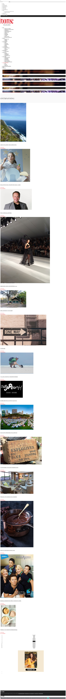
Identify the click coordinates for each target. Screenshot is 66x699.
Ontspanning (5, 9)
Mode (3, 4)
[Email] (3, 691)
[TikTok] (0, 691)
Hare (5, 42)
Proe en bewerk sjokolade (7, 550)
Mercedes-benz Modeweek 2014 (8, 286)
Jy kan (6, 35)
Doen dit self (7, 55)
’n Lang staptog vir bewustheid (9, 376)
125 (34, 639)
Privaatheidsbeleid (21, 693)
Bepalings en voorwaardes (29, 693)
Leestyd (4, 13)
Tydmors (2, 348)
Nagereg (6, 33)
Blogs (6, 64)
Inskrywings (7, 12)
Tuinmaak (6, 54)
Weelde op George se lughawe (8, 496)
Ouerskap (6, 58)
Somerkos (7, 30)
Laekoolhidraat (8, 31)
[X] (1, 691)
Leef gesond (7, 47)
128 (34, 642)
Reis (5, 63)
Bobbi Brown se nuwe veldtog (8, 400)
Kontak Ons (36, 693)
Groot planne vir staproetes (8, 144)
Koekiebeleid (41, 693)
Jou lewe (4, 56)
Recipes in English (8, 37)
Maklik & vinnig (8, 28)
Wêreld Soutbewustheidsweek (8, 629)
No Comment (2, 148)
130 (34, 644)
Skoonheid (4, 5)
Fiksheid (6, 49)
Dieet (6, 48)
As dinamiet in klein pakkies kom (9, 467)
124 (34, 638)
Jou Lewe (4, 8)
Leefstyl (4, 52)
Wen (3, 10)
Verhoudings (7, 57)
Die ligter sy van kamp (6, 310)
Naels (6, 45)
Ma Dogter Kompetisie (9, 11)
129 (34, 643)
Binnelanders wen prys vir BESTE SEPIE (10, 600)
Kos (3, 3)
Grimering (7, 44)
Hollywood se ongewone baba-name (10, 184)
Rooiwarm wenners (6, 66)
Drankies (6, 34)
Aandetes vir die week (9, 29)
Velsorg (6, 43)
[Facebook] (2, 691)
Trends (6, 40)
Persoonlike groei (8, 61)
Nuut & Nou (7, 36)
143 (34, 646)
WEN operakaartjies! (6, 213)
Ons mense (7, 51)
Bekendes (4, 50)
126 (34, 640)
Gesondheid (4, 6)
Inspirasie (7, 59)
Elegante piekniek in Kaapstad (8, 432)
